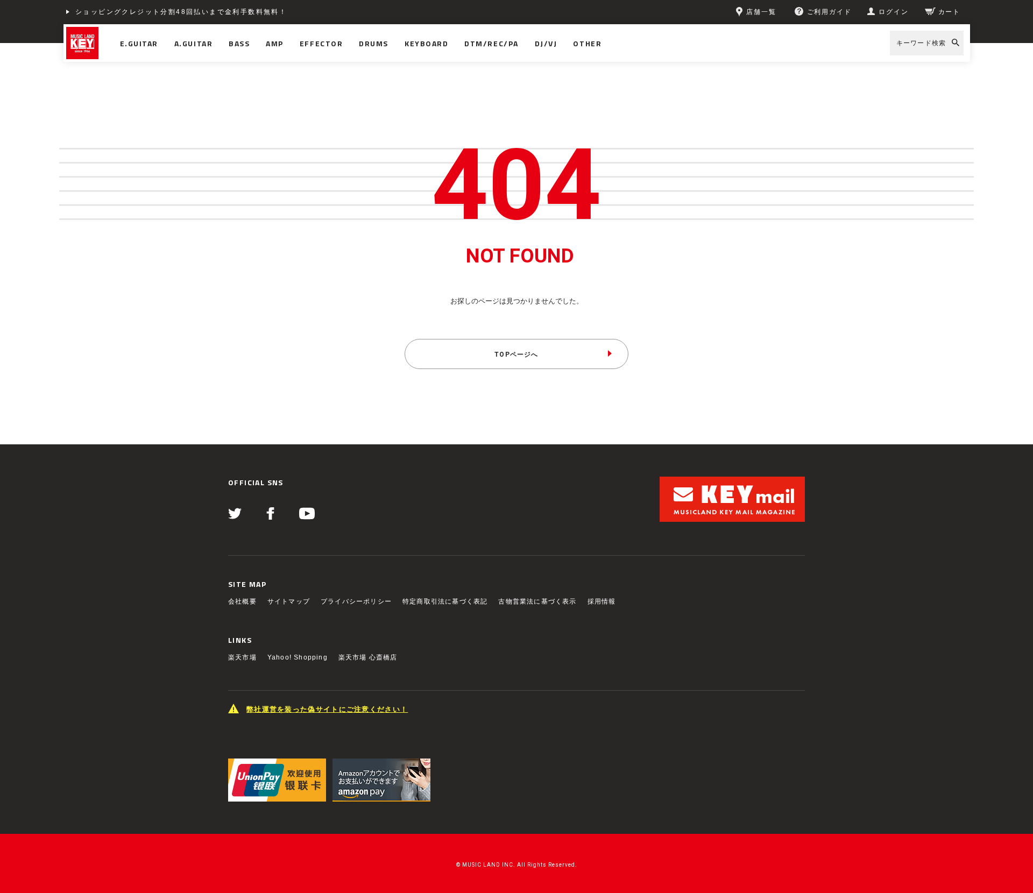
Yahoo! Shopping (297, 657)
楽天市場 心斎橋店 (368, 657)
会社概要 (242, 601)
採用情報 (602, 601)
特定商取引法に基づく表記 (444, 601)
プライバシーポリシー (356, 601)
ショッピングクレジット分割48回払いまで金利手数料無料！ (181, 12)
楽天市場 (242, 657)
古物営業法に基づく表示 (537, 601)
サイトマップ (288, 601)
